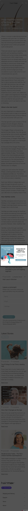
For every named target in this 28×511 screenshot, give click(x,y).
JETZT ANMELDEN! (20, 259)
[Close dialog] (1, 245)
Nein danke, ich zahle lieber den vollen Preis (20, 261)
